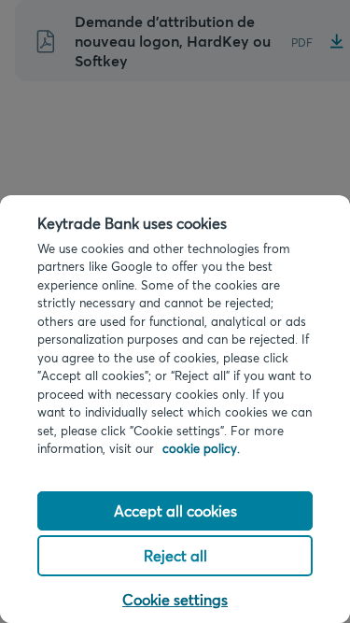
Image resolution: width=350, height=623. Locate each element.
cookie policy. (201, 448)
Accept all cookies (175, 510)
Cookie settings (175, 599)
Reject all (175, 555)
